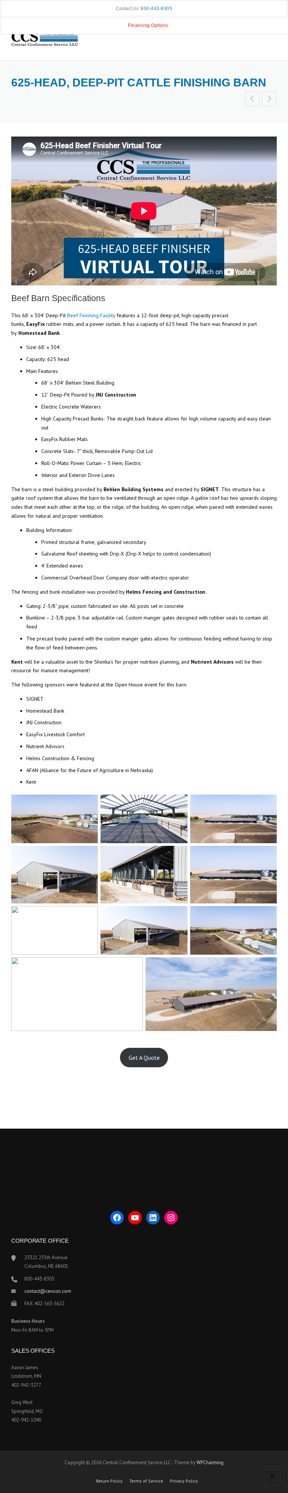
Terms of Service (146, 1481)
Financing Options (148, 25)
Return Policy (109, 1481)
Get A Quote (144, 1057)
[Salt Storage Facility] (252, 100)
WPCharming (210, 1462)
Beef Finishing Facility (91, 315)
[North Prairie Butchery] (269, 100)
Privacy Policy (184, 1481)
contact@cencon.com (47, 1291)
